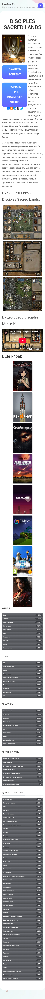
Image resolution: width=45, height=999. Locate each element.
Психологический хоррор (22, 971)
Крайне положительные (22, 773)
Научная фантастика (22, 725)
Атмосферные (22, 711)
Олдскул (22, 956)
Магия (22, 865)
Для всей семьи (22, 740)
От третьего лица (22, 681)
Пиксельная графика (22, 677)
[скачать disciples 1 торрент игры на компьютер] (22, 222)
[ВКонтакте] (8, 108)
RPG (22, 633)
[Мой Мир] (14, 108)
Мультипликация (22, 803)
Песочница (22, 960)
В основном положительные (22, 766)
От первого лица (22, 666)
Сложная (22, 942)
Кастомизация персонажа (22, 825)
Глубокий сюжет (22, 891)
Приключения (22, 622)
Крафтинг (22, 861)
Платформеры (22, 894)
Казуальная (22, 626)
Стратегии (22, 637)
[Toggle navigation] (40, 5)
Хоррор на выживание (22, 850)
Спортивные (22, 648)
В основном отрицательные (22, 777)
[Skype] (21, 108)
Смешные (22, 722)
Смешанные (22, 762)
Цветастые (22, 674)
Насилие (22, 949)
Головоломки (22, 898)
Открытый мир (22, 931)
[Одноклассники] (11, 108)
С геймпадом (22, 799)
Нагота (22, 913)
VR (22, 696)
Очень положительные (22, 759)
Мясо (22, 964)
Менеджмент (22, 887)
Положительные (22, 770)
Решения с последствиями (22, 916)
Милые (22, 685)
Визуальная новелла (22, 920)
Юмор (22, 736)
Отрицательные (22, 781)
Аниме (22, 670)
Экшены (22, 619)
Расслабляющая (22, 744)
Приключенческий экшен (22, 935)
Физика (22, 828)
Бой (22, 807)
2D (22, 663)
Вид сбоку (22, 810)
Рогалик (22, 836)
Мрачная (22, 953)
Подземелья (22, 880)
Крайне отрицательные (22, 784)
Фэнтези (22, 714)
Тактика (22, 938)
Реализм (22, 688)
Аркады (22, 909)
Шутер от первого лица (22, 946)
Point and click (22, 975)
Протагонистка (22, 924)
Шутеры (22, 640)
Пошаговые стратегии (22, 978)
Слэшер (22, 847)
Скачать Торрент (15, 72)
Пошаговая (22, 869)
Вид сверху (22, 883)
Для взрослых (22, 902)
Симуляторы (22, 630)
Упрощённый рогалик (22, 839)
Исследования (22, 905)
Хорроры (22, 718)
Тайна (22, 967)
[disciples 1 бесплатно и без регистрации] (22, 258)
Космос (22, 832)
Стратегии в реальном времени (22, 876)
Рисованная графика (22, 854)
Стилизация (22, 692)
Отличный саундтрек (22, 927)
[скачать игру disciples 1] (22, 294)
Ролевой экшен (22, 814)
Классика (22, 843)
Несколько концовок (22, 821)
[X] (18, 108)
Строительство (22, 817)
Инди (22, 615)
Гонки (22, 644)
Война (22, 858)
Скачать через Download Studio (14, 94)
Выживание (22, 733)
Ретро (22, 729)
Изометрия (22, 872)
